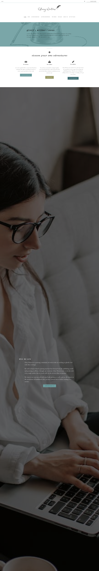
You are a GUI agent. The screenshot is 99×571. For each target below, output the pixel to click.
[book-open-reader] (49, 61)
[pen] (73, 61)
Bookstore (49, 77)
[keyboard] (25, 61)
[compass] (49, 52)
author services (73, 78)
